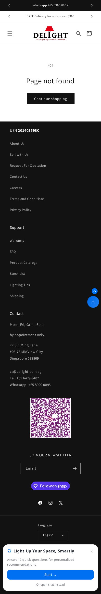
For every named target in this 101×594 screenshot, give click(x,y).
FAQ (13, 251)
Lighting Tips (20, 285)
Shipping (17, 296)
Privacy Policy (20, 210)
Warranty (17, 240)
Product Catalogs (24, 262)
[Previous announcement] (9, 5)
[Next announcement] (92, 5)
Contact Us (18, 176)
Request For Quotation (28, 165)
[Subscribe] (75, 468)
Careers (16, 188)
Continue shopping (50, 98)
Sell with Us (19, 154)
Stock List (17, 273)
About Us (17, 143)
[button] (9, 33)
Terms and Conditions (27, 199)
